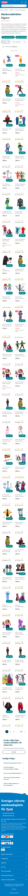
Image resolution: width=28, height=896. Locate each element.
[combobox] (14, 5)
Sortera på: (8, 46)
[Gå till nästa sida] (24, 731)
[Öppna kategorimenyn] (25, 2)
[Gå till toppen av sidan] (24, 795)
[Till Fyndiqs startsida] (4, 2)
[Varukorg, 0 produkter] (22, 2)
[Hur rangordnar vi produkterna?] (3, 46)
